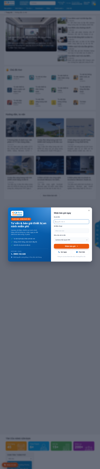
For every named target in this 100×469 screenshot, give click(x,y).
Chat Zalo (82, 252)
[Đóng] (89, 210)
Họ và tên (57, 217)
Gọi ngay (64, 252)
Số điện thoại (58, 226)
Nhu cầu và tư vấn (60, 235)
